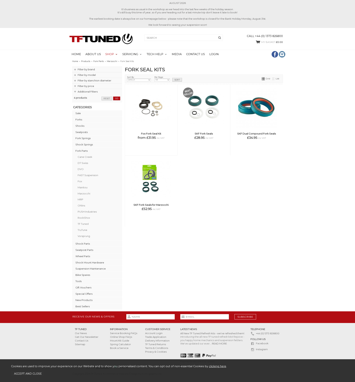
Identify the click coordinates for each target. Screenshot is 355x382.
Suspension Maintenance (90, 268)
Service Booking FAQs (123, 333)
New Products (83, 300)
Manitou (82, 187)
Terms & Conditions (156, 347)
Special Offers (83, 293)
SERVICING (130, 54)
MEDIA (177, 54)
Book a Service (119, 347)
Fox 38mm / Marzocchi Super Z (203, 120)
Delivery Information (157, 340)
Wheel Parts (82, 256)
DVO (81, 169)
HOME (76, 54)
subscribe (245, 316)
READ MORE (219, 343)
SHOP (109, 54)
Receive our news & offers (93, 316)
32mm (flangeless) (140, 141)
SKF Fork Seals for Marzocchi (151, 204)
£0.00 (272, 42)
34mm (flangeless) (161, 141)
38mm (156, 223)
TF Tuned (83, 223)
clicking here (217, 366)
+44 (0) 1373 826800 (267, 333)
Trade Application (155, 336)
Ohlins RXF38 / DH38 (211, 136)
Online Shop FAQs (121, 336)
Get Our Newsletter (86, 336)
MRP (80, 199)
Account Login (154, 333)
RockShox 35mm (217, 147)
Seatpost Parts (84, 249)
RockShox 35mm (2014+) (256, 136)
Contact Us (81, 340)
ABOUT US (93, 54)
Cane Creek (85, 156)
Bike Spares (82, 274)
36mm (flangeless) (140, 147)
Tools (78, 281)
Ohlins (81, 205)
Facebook (261, 343)
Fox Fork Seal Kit (151, 133)
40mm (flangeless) (151, 152)
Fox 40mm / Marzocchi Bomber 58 (203, 125)
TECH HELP (155, 54)
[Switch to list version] (273, 78)
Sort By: (130, 77)
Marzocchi (84, 193)
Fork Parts (81, 150)
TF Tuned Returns (155, 344)
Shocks (79, 125)
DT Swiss (83, 162)
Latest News (188, 329)
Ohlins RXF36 (192, 136)
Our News (81, 333)
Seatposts (81, 132)
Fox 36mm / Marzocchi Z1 (203, 114)
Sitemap (80, 344)
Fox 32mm (219, 104)
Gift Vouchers (83, 287)
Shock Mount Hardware (89, 262)
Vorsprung (84, 236)
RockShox (84, 217)
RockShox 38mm (203, 152)
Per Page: (158, 77)
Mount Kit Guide (119, 340)
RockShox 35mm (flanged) (193, 147)
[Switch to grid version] (263, 78)
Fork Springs (83, 138)
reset (107, 98)
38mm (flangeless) (161, 147)
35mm (145, 223)
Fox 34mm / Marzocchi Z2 (203, 109)
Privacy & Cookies (156, 351)
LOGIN (214, 54)
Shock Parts (82, 243)
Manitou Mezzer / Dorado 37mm (203, 130)
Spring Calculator (120, 344)
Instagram (261, 349)
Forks (78, 119)
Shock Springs (84, 144)
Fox (80, 181)
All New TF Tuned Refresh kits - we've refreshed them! (212, 333)
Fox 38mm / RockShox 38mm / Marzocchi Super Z (256, 147)
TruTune (82, 229)
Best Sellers (82, 306)
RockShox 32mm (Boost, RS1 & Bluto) (203, 141)
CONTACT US (195, 54)
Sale (78, 113)
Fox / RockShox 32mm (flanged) (195, 104)
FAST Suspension (88, 175)
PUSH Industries (87, 211)
